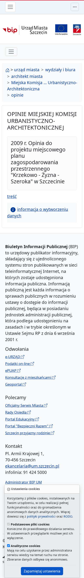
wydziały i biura (60, 70)
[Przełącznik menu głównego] (10, 7)
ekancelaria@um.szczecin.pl (32, 466)
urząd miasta (26, 70)
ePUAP (11, 370)
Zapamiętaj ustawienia (42, 571)
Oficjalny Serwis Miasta (24, 405)
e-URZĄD (13, 356)
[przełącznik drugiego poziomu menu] (11, 51)
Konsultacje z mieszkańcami (28, 377)
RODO (68, 516)
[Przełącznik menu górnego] (75, 7)
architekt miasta (27, 76)
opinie (17, 95)
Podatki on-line (18, 363)
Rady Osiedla (16, 412)
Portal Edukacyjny (20, 419)
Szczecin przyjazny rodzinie (28, 432)
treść (12, 196)
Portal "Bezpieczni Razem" (27, 425)
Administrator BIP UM (23, 482)
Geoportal (14, 384)
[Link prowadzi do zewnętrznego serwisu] (77, 29)
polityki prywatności (41, 516)
